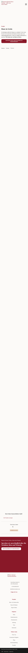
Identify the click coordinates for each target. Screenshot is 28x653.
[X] (13, 527)
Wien (14, 614)
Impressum (11, 651)
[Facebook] (10, 527)
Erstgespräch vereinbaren (11, 548)
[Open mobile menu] (26, 4)
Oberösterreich (14, 619)
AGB (2, 651)
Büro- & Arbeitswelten (14, 602)
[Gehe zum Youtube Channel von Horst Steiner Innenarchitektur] (4, 595)
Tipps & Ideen (14, 607)
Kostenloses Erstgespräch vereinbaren (14, 41)
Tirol (14, 625)
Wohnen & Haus (14, 530)
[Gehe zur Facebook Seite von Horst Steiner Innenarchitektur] (6, 595)
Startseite (3, 48)
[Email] (17, 527)
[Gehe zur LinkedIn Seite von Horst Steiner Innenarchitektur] (2, 595)
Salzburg (14, 622)
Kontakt (14, 645)
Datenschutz (6, 651)
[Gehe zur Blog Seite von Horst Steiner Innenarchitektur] (11, 595)
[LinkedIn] (15, 527)
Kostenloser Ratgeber (14, 637)
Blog (14, 640)
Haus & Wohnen (14, 605)
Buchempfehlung (14, 642)
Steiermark (14, 627)
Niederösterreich (14, 617)
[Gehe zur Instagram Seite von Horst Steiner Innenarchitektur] (8, 595)
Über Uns (14, 634)
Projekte (7, 48)
